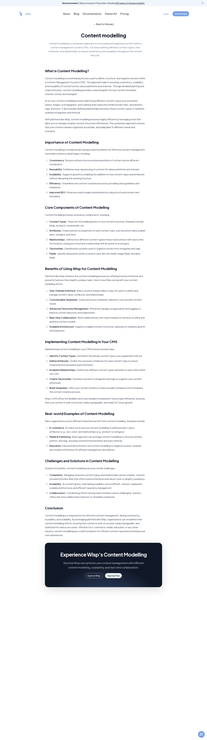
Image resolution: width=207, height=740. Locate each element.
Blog (76, 13)
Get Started (181, 14)
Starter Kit (111, 13)
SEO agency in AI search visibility (130, 3)
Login (166, 14)
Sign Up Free (113, 575)
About (66, 13)
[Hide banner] (202, 3)
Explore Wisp (94, 575)
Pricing (124, 13)
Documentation (92, 13)
